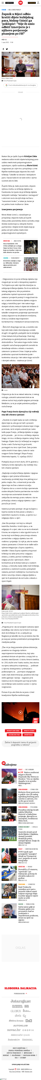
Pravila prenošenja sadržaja (19, 1050)
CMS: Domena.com (27, 1071)
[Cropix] (28, 1030)
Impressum (28, 1053)
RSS (16, 1057)
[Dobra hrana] (16, 1020)
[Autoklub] (20, 1025)
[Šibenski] (27, 1039)
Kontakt (6, 1055)
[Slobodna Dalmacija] (20, 3)
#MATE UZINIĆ (29, 731)
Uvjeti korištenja (19, 1048)
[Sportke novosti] (26, 1006)
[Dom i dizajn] (28, 1020)
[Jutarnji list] (20, 1001)
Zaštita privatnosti (14, 1053)
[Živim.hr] (27, 1011)
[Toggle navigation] (2, 2)
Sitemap (23, 1057)
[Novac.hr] (14, 1030)
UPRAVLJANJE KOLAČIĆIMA (20, 1064)
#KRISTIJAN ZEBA (13, 731)
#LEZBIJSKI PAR (14, 735)
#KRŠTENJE (28, 735)
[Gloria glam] (24, 1015)
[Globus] (15, 1011)
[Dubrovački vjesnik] (20, 1035)
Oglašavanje (16, 1055)
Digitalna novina (29, 1055)
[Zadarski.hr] (14, 1039)
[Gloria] (18, 1015)
